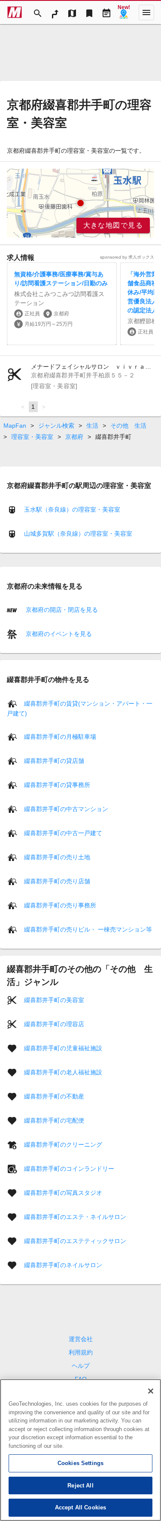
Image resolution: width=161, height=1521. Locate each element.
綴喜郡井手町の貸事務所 (57, 784)
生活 (92, 425)
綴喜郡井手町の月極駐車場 (60, 736)
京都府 (74, 436)
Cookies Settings (80, 1463)
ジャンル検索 (56, 425)
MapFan (14, 425)
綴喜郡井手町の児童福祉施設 (63, 1047)
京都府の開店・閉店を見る (61, 609)
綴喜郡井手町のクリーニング (63, 1144)
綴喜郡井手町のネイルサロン (63, 1264)
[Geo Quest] (123, 12)
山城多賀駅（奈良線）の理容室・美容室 (78, 533)
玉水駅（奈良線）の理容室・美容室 (72, 509)
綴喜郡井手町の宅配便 (54, 1120)
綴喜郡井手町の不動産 (54, 1095)
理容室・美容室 (32, 436)
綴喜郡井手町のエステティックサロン (75, 1240)
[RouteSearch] (55, 12)
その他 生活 (128, 425)
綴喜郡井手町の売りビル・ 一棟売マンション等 (88, 929)
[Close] (150, 1391)
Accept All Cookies (80, 1507)
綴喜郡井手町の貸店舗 (54, 760)
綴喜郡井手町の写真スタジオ (63, 1192)
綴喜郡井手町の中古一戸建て (63, 832)
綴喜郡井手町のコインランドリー (69, 1168)
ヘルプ (81, 1365)
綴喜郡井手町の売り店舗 (57, 880)
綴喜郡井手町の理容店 (54, 1023)
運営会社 (81, 1339)
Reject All (80, 1485)
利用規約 (81, 1352)
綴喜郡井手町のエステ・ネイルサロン (75, 1216)
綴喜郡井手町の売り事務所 (60, 904)
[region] (80, 203)
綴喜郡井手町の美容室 (54, 999)
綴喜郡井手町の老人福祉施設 (63, 1071)
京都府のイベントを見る (58, 633)
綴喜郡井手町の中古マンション (66, 808)
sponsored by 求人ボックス (127, 257)
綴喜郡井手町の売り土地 (57, 856)
